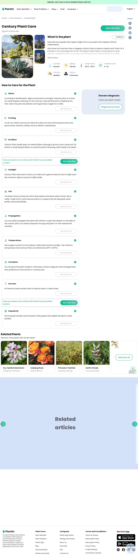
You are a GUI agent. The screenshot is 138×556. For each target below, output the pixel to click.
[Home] (8, 8)
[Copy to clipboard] (130, 37)
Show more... (53, 57)
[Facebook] (130, 28)
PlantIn (4, 18)
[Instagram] (118, 549)
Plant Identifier (15, 18)
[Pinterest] (130, 32)
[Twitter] (130, 23)
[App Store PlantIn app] (126, 537)
